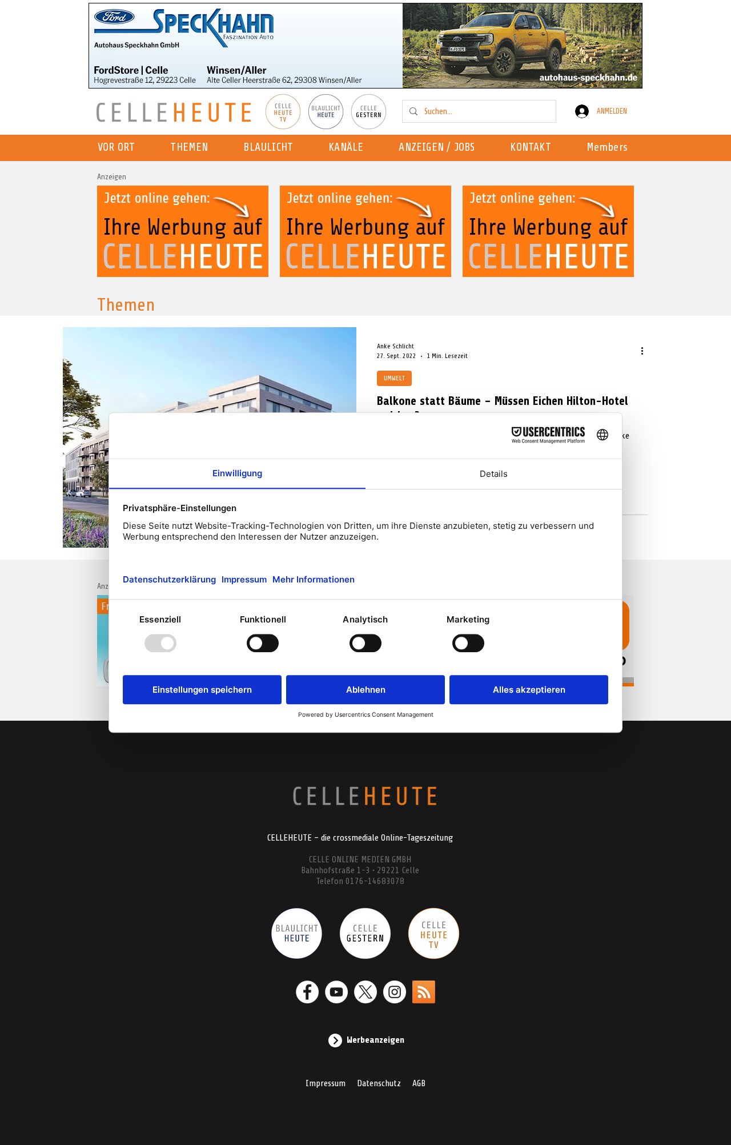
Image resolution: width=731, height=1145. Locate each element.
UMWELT (394, 378)
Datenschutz (379, 1083)
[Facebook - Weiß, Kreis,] (307, 992)
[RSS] (423, 992)
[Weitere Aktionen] (646, 350)
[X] (365, 992)
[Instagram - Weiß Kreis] (394, 992)
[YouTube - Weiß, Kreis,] (336, 992)
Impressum (326, 1083)
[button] (349, 148)
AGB (418, 1083)
